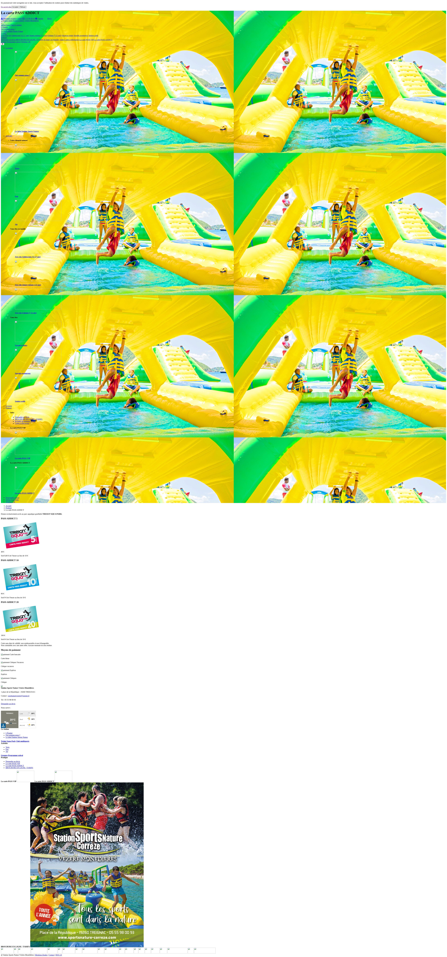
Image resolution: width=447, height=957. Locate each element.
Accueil (8, 506)
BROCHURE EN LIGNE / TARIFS (30, 40)
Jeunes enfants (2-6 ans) (38, 36)
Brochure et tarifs (9, 19)
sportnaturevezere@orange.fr (18, 696)
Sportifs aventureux (81, 36)
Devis (49, 19)
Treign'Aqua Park (7, 25)
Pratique (9, 508)
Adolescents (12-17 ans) (20, 36)
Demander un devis (8, 40)
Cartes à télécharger (71, 40)
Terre (3, 36)
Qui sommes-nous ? (8, 29)
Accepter (15, 7)
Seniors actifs (93, 36)
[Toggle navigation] (2, 44)
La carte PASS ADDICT (103, 40)
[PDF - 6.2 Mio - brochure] (87, 947)
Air (9, 36)
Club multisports (22, 741)
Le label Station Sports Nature (12, 31)
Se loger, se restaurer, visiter (54, 40)
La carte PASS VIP (86, 40)
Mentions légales (41, 955)
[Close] (4, 23)
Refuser (22, 7)
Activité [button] (4, 33)
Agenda (40, 19)
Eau (6, 36)
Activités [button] (9, 136)
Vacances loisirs (67, 36)
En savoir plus (6, 7)
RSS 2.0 (59, 955)
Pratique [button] (4, 38)
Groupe (4, 42)
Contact (19, 19)
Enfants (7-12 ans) (54, 36)
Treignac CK (26, 42)
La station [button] (18, 25)
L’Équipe (4, 27)
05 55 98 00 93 (29, 19)
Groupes (9, 406)
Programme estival (14, 42)
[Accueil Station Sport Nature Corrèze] (20, 21)
